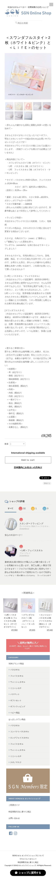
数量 (6, 444)
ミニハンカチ (15, 688)
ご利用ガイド (14, 805)
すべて (10, 508)
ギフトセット (15, 700)
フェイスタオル (16, 676)
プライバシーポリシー (28, 859)
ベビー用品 (15, 713)
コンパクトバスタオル (19, 731)
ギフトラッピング (17, 706)
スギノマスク (15, 762)
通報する (47, 483)
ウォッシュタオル (17, 682)
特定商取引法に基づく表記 (20, 812)
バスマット (15, 694)
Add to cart (28, 459)
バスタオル (15, 670)
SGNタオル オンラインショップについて (28, 855)
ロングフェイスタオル (19, 738)
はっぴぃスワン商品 (17, 719)
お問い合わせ (14, 818)
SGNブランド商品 (16, 664)
